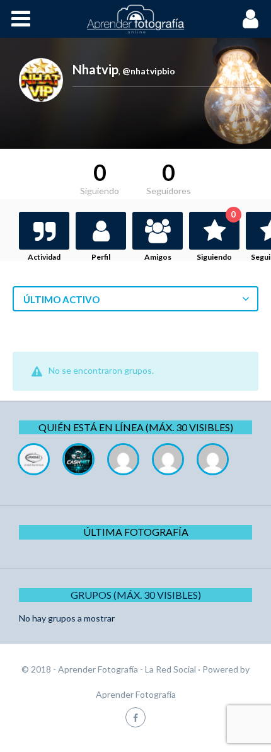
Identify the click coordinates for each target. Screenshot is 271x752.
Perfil (100, 257)
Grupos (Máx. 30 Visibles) (136, 595)
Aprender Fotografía (136, 694)
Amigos (157, 257)
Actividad (44, 257)
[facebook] (135, 717)
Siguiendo (216, 237)
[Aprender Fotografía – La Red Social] (135, 19)
